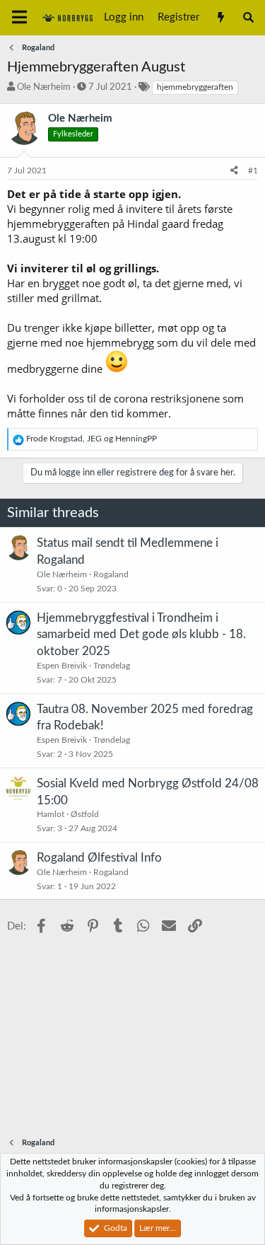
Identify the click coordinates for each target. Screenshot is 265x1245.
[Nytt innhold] (220, 17)
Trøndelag (111, 665)
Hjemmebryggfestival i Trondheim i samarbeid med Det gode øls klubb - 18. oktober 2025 (141, 635)
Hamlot (50, 814)
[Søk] (248, 17)
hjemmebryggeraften (195, 87)
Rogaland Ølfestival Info (99, 858)
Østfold (85, 814)
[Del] (234, 171)
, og (91, 438)
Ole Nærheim (44, 87)
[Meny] (19, 17)
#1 (253, 170)
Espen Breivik (62, 665)
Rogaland (111, 574)
